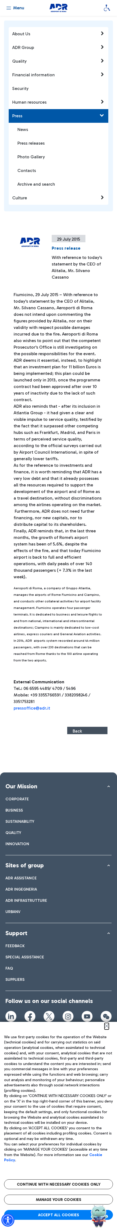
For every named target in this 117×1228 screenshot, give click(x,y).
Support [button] (16, 933)
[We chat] (106, 1016)
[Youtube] (87, 1016)
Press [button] (17, 115)
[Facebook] (29, 1016)
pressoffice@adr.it (32, 708)
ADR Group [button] (23, 47)
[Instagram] (68, 1016)
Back (77, 731)
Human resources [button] (29, 102)
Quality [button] (19, 61)
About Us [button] (21, 33)
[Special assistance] (107, 8)
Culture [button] (19, 197)
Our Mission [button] (21, 786)
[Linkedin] (10, 1016)
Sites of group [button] (24, 865)
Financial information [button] (33, 74)
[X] (49, 1016)
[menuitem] (17, 799)
